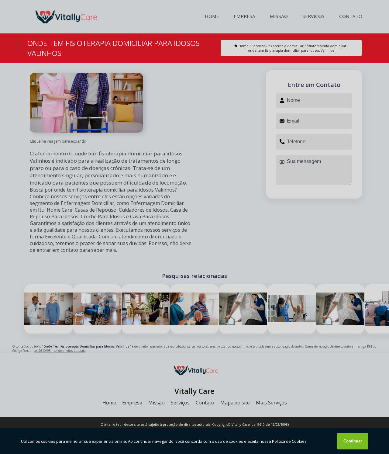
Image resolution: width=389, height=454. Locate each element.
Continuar (352, 441)
